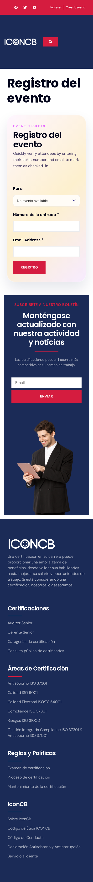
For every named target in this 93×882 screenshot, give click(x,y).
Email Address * (28, 240)
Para (17, 188)
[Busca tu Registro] (50, 41)
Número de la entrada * (36, 214)
